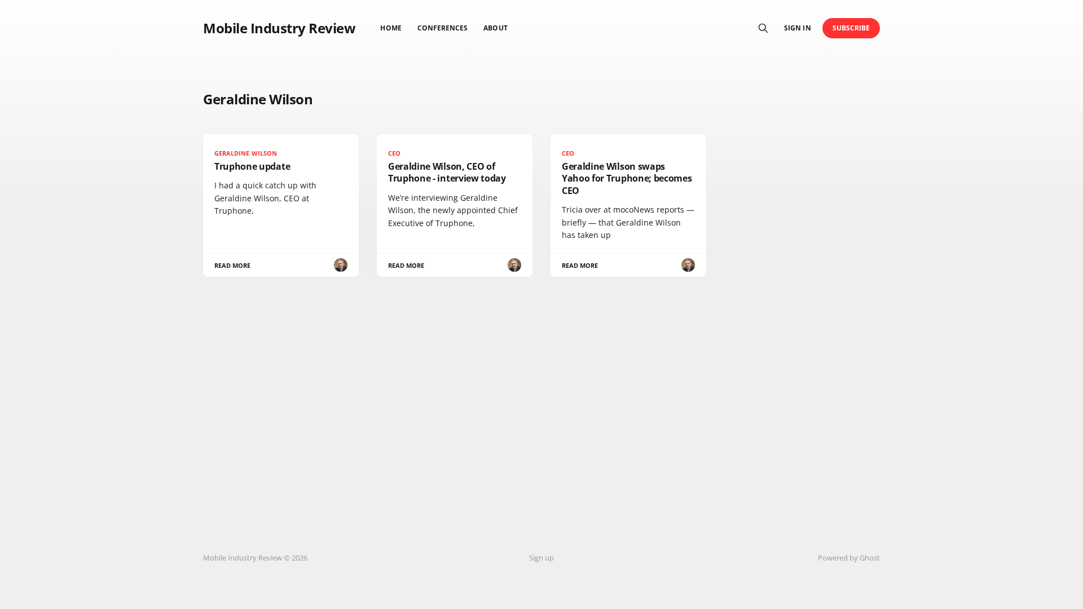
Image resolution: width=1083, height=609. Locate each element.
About (495, 28)
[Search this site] (763, 28)
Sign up (541, 558)
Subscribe (851, 28)
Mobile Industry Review (279, 28)
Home (390, 28)
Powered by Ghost (849, 558)
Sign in (797, 28)
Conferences (442, 28)
